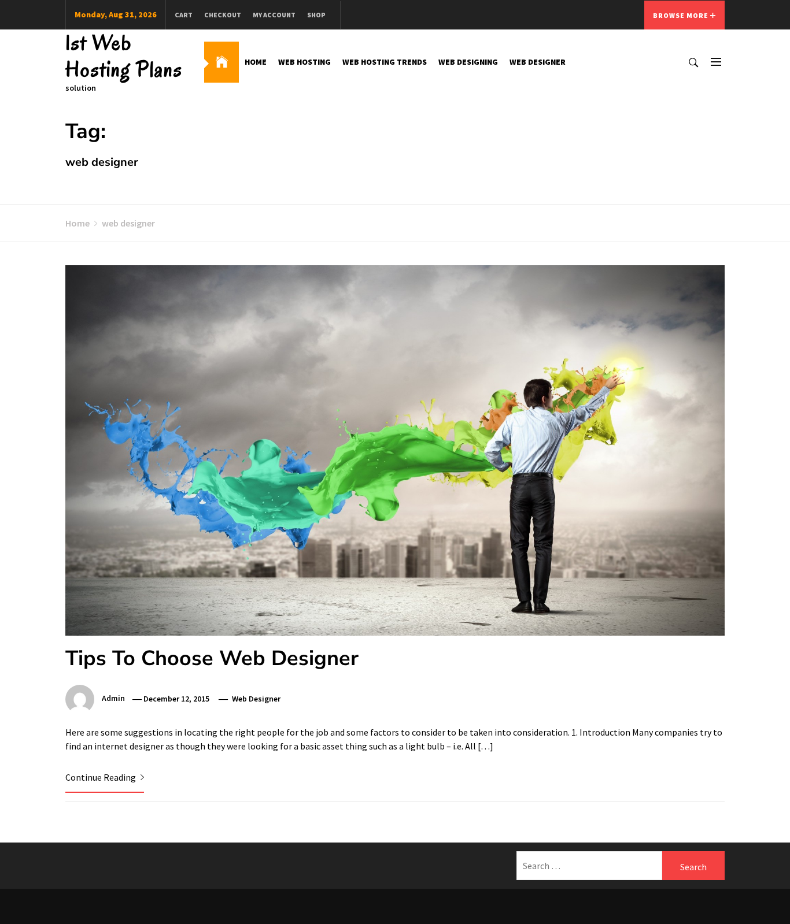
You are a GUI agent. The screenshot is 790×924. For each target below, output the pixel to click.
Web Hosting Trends (384, 62)
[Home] (221, 62)
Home (256, 62)
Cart (184, 14)
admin (113, 698)
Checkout (222, 14)
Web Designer (538, 62)
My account (274, 14)
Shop (316, 14)
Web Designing (468, 62)
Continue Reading (101, 777)
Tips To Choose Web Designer (212, 658)
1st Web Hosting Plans (124, 55)
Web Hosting (304, 62)
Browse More (681, 15)
